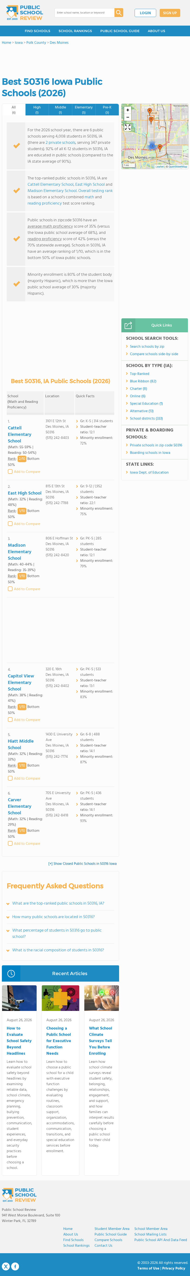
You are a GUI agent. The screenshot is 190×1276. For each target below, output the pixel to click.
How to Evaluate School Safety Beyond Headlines (19, 1041)
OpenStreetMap (178, 167)
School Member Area (151, 1229)
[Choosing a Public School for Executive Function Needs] (60, 999)
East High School (90, 184)
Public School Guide (111, 1234)
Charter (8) (138, 389)
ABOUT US (156, 31)
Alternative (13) (142, 411)
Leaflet (160, 167)
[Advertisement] (60, 630)
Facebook (15, 1266)
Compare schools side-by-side (154, 354)
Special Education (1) (146, 404)
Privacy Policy (173, 1269)
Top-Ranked (139, 374)
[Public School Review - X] (6, 1267)
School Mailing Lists (150, 1234)
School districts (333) (146, 418)
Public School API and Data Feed (160, 1240)
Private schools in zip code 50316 (156, 445)
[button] (160, 148)
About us (70, 1234)
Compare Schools (108, 1240)
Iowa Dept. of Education (149, 472)
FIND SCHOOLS (37, 31)
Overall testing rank (95, 191)
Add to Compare (27, 472)
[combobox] (81, 12)
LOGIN (145, 13)
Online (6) (138, 396)
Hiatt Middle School (21, 744)
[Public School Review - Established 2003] (24, 13)
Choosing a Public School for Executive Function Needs (58, 1041)
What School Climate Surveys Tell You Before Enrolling (100, 1041)
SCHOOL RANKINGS (75, 31)
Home (68, 1229)
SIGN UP (170, 13)
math (89, 197)
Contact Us (103, 1246)
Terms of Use (148, 1269)
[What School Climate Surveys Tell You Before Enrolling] (101, 999)
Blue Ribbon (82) (143, 381)
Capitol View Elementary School (21, 683)
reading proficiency (45, 203)
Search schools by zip (147, 347)
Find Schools (73, 1240)
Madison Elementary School (52, 191)
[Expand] (127, 127)
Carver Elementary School (19, 806)
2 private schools (60, 142)
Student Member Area (112, 1229)
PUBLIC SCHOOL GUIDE (119, 31)
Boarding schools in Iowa (150, 453)
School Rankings (76, 1246)
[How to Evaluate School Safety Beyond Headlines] (19, 999)
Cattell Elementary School (50, 184)
